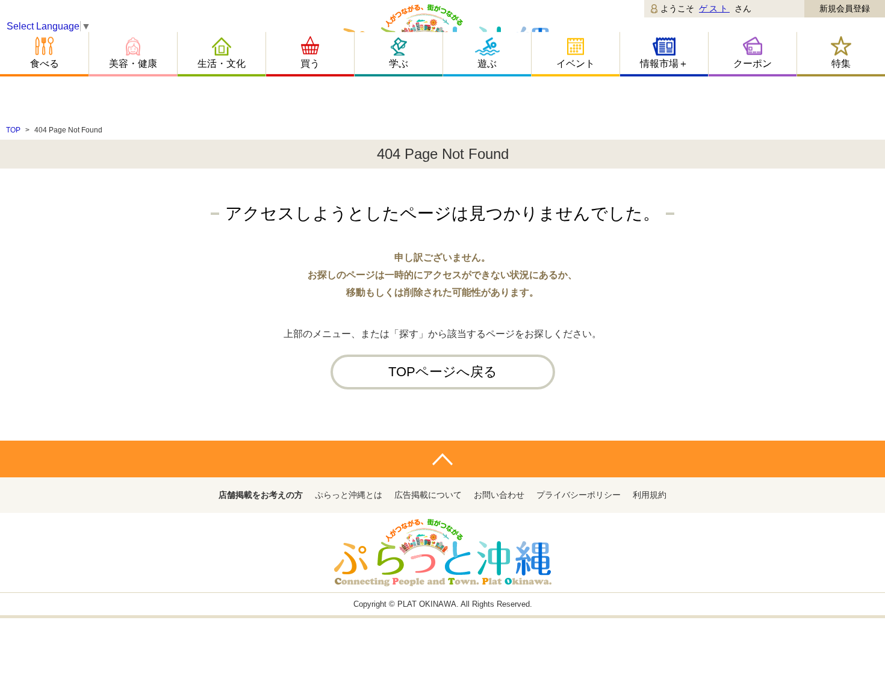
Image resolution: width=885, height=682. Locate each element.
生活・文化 (221, 63)
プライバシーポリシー (578, 495)
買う (310, 63)
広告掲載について (428, 495)
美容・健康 (133, 63)
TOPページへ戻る (442, 371)
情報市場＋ (664, 63)
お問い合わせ (499, 495)
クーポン (752, 63)
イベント (575, 63)
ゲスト (714, 8)
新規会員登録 (844, 8)
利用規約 (649, 495)
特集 (841, 63)
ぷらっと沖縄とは (348, 495)
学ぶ (398, 63)
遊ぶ (487, 63)
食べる (44, 63)
